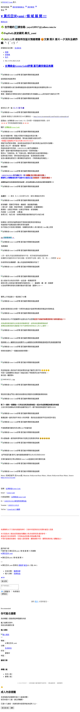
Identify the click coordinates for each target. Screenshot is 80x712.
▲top (3, 577)
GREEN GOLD (13, 505)
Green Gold (11, 493)
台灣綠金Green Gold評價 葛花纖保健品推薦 (29, 66)
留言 (25, 565)
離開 (12, 708)
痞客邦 (20, 565)
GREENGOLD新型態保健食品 (15, 501)
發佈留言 (4, 594)
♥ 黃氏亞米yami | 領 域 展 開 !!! (24, 16)
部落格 (7, 55)
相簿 (6, 52)
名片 (6, 57)
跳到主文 (4, 22)
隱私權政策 (51, 683)
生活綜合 (18, 48)
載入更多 (4, 581)
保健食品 (17, 573)
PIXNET (24, 683)
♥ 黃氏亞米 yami (7, 553)
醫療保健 (17, 571)
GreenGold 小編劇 (13, 509)
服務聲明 (59, 683)
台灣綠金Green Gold (13, 489)
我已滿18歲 (5, 708)
